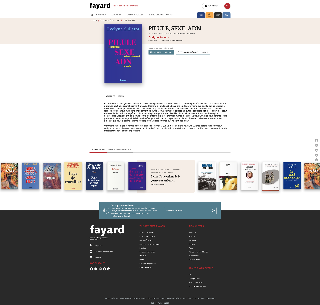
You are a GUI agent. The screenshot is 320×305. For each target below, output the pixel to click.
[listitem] (92, 269)
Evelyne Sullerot (159, 37)
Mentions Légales (111, 298)
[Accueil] (100, 6)
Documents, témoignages (110, 20)
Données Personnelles (156, 298)
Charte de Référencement (176, 298)
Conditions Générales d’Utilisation (133, 298)
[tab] (92, 15)
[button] (211, 6)
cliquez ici (127, 216)
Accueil (94, 20)
